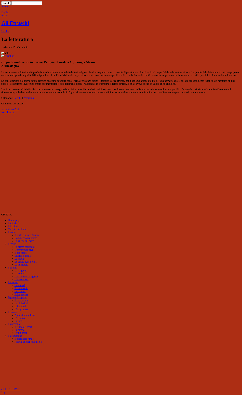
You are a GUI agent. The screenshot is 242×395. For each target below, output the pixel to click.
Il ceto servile (21, 300)
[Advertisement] (14, 163)
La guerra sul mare (24, 241)
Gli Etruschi (15, 23)
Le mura (12, 312)
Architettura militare (24, 315)
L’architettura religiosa (26, 276)
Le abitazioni (21, 303)
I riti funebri (20, 332)
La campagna (15, 335)
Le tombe (19, 329)
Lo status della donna (25, 261)
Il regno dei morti (23, 326)
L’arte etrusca (21, 279)
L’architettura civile (24, 249)
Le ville (5, 31)
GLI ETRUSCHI (10, 389)
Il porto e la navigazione (27, 235)
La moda (19, 258)
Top (3, 392)
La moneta (20, 291)
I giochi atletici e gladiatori (28, 341)
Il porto (11, 232)
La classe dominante (25, 246)
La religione (20, 270)
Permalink (28, 98)
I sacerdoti (19, 273)
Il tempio (12, 267)
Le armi (18, 321)
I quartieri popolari (17, 297)
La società (19, 285)
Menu (4, 15)
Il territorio (13, 226)
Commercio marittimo (25, 238)
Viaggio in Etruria (17, 229)
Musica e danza (22, 255)
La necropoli (14, 324)
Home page (14, 220)
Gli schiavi (20, 306)
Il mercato (13, 282)
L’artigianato (21, 309)
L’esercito (19, 318)
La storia (12, 223)
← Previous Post (10, 109)
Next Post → (8, 112)
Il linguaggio (21, 294)
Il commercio (21, 288)
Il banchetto (20, 252)
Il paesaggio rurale (24, 338)
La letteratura (21, 264)
